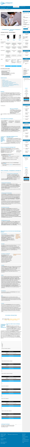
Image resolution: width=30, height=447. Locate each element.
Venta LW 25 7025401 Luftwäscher (26, 47)
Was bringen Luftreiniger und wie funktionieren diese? (9, 82)
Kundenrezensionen (11, 354)
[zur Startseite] (7, 3)
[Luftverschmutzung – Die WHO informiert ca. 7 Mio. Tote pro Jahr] (24, 63)
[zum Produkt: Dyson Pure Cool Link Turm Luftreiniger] (26, 162)
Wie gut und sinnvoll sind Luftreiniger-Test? (7, 83)
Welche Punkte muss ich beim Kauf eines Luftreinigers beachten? (10, 84)
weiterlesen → (25, 68)
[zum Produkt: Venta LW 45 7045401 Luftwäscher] (2, 345)
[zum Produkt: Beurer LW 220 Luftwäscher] (2, 396)
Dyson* (16, 319)
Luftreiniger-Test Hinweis (5, 86)
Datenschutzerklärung (25, 436)
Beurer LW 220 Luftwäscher (5, 398)
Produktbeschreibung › (11, 351)
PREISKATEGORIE (2, 8)
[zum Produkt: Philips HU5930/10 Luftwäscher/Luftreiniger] (2, 371)
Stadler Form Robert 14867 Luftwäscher (26, 43)
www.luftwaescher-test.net (25, 439)
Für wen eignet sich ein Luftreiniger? (7, 81)
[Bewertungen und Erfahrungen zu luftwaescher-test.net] (26, 124)
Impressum (23, 435)
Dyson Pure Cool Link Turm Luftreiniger (27, 113)
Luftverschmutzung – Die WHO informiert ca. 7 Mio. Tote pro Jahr (26, 61)
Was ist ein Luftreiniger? (5, 80)
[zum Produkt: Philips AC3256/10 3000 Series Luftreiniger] (2, 359)
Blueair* (6, 319)
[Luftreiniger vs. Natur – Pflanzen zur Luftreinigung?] (25, 72)
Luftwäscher (10, 164)
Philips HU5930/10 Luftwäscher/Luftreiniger (7, 373)
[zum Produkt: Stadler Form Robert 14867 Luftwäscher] (2, 409)
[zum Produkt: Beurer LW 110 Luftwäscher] (2, 384)
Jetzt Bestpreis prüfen (11, 368)
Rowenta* (13, 319)
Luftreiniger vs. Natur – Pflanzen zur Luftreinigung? (26, 71)
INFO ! (7, 8)
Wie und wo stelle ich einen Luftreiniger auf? (8, 85)
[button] (19, 25)
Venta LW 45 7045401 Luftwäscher (6, 348)
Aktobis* (9, 319)
